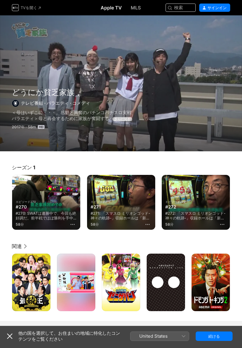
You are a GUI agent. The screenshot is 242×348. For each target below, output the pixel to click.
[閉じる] (9, 336)
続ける (214, 336)
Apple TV (111, 8)
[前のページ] (6, 202)
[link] (20, 246)
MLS (136, 8)
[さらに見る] (73, 224)
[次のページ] (236, 202)
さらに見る (122, 119)
